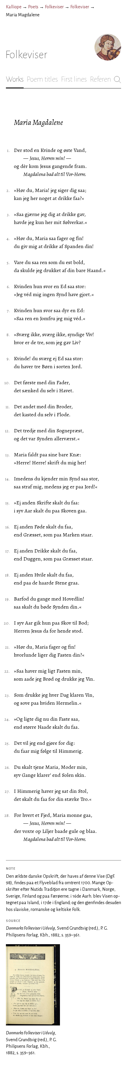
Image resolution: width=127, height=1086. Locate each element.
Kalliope (14, 6)
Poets (33, 6)
